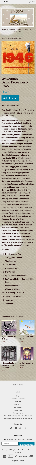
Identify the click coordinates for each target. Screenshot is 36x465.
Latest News (18, 385)
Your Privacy (18, 407)
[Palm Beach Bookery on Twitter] (11, 428)
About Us (18, 401)
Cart (32, 2)
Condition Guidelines (18, 399)
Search (18, 396)
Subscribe (26, 444)
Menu (6, 2)
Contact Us (18, 404)
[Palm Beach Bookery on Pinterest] (20, 428)
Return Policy (18, 410)
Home (3, 38)
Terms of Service (18, 413)
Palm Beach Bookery (21, 450)
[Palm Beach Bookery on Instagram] (25, 428)
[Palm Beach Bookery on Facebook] (15, 428)
